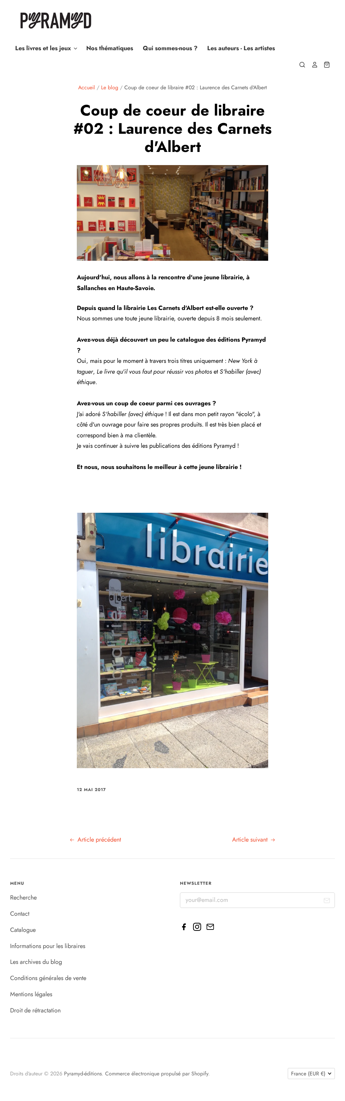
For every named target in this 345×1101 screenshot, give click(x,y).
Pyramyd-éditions (83, 1073)
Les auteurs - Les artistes (241, 48)
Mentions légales (31, 994)
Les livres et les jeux (44, 48)
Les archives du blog (36, 961)
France (308, 1073)
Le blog (109, 87)
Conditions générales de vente (48, 978)
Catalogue (23, 929)
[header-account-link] (312, 64)
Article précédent (98, 839)
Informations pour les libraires (47, 946)
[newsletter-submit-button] (327, 902)
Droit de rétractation (35, 1010)
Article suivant (250, 839)
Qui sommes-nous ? (170, 48)
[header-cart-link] (324, 64)
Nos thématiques (109, 48)
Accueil (86, 87)
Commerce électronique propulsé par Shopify (156, 1073)
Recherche (23, 897)
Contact (19, 913)
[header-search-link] (299, 64)
